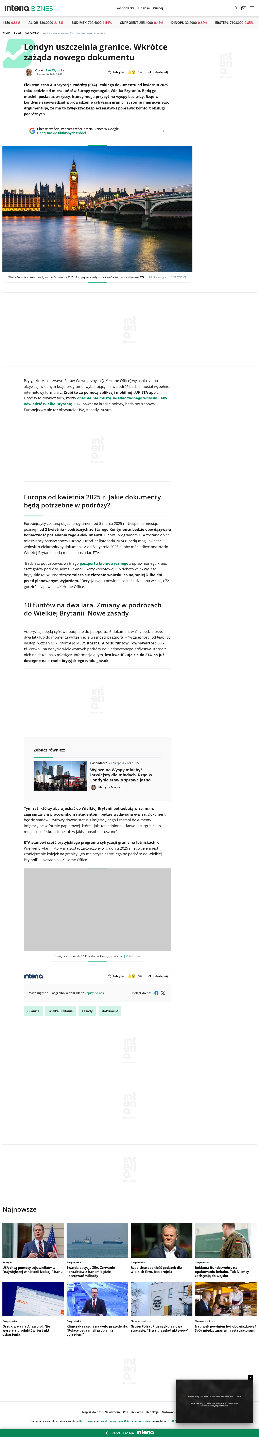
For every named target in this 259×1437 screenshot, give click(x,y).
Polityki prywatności (111, 1421)
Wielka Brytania (61, 1011)
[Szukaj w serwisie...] (235, 8)
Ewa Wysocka (55, 70)
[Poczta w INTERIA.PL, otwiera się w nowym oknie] (244, 8)
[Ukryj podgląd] (250, 1377)
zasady (87, 1011)
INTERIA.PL (173, 1421)
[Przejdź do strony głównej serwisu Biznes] (42, 8)
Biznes (17, 32)
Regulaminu (86, 1421)
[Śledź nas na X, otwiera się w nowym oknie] (163, 993)
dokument (110, 1011)
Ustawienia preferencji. (137, 1420)
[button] (160, 8)
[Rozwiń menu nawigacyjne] (252, 8)
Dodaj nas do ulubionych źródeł (78, 133)
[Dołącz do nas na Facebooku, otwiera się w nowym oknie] (156, 993)
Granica (33, 1011)
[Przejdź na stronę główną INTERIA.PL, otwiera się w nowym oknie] (17, 8)
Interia (6, 32)
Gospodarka (32, 32)
